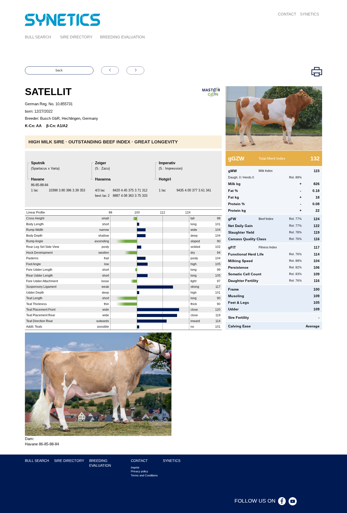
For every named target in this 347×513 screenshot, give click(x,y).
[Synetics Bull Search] (62, 19)
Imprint (135, 467)
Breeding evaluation (122, 37)
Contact (287, 14)
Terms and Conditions (144, 475)
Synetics (309, 14)
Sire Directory (76, 37)
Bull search (38, 37)
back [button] (59, 70)
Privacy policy (139, 471)
